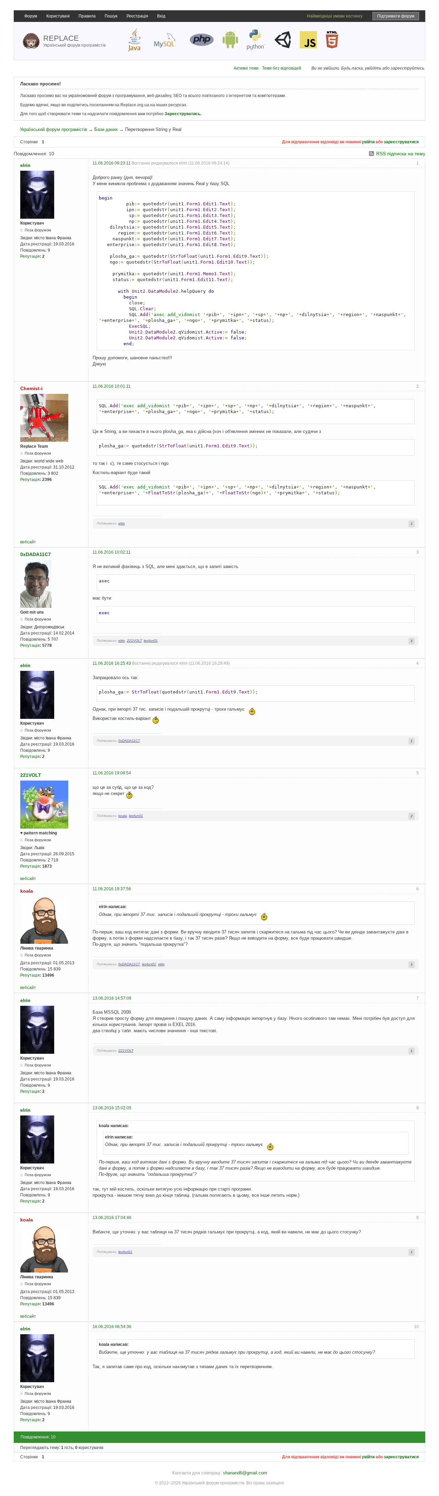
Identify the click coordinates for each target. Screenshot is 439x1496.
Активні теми (246, 68)
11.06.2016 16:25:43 (112, 663)
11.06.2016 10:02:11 (112, 552)
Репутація (30, 256)
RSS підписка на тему (400, 153)
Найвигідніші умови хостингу (335, 16)
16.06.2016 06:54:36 (112, 1326)
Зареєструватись (182, 113)
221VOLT (134, 640)
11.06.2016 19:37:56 (112, 888)
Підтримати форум (395, 16)
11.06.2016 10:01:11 (112, 386)
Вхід (161, 16)
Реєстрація (137, 16)
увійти (368, 142)
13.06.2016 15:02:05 (112, 1108)
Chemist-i (31, 388)
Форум (30, 16)
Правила (87, 16)
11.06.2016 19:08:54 (112, 773)
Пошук (111, 16)
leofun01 (151, 640)
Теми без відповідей (281, 68)
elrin (25, 165)
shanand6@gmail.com (245, 1472)
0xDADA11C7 (35, 554)
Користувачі (58, 16)
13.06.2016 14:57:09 (112, 998)
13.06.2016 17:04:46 (112, 1217)
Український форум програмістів (53, 129)
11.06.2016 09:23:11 (112, 163)
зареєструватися (401, 142)
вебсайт (28, 542)
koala (122, 816)
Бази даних (106, 129)
